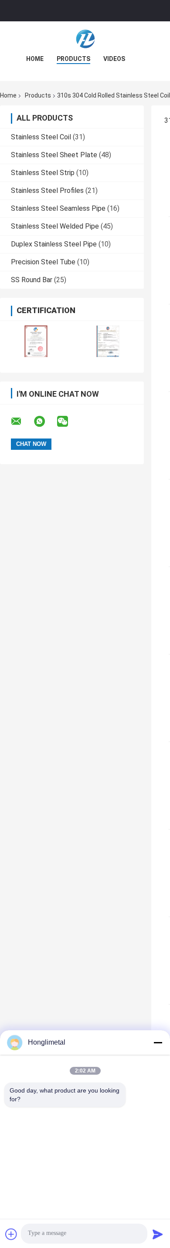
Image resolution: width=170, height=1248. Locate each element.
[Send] (158, 1234)
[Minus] (158, 1042)
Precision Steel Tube (43, 262)
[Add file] (11, 1234)
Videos (114, 58)
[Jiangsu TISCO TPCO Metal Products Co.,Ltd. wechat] (68, 421)
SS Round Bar (31, 280)
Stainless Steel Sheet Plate (54, 155)
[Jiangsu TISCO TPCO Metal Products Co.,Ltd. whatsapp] (45, 421)
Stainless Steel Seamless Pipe (58, 208)
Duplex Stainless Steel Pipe (54, 244)
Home (35, 58)
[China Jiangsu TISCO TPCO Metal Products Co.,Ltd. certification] (36, 341)
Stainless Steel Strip (43, 173)
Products (73, 58)
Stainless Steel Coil (41, 137)
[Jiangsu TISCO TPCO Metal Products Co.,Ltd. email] (22, 421)
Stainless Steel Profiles (47, 190)
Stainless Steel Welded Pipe (55, 226)
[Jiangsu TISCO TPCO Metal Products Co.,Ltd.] (85, 39)
